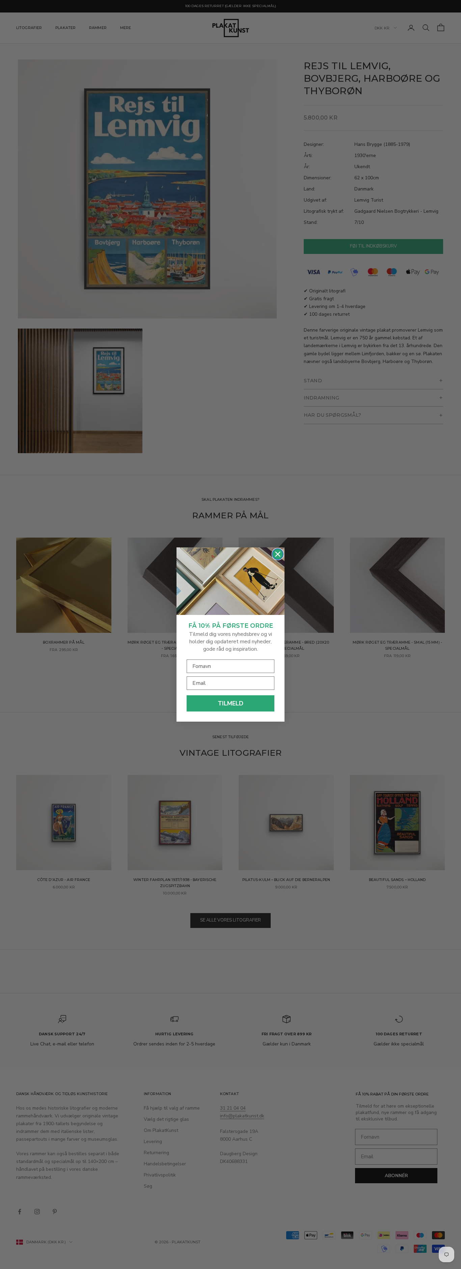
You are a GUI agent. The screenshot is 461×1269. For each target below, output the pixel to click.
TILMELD (230, 703)
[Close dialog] (277, 554)
